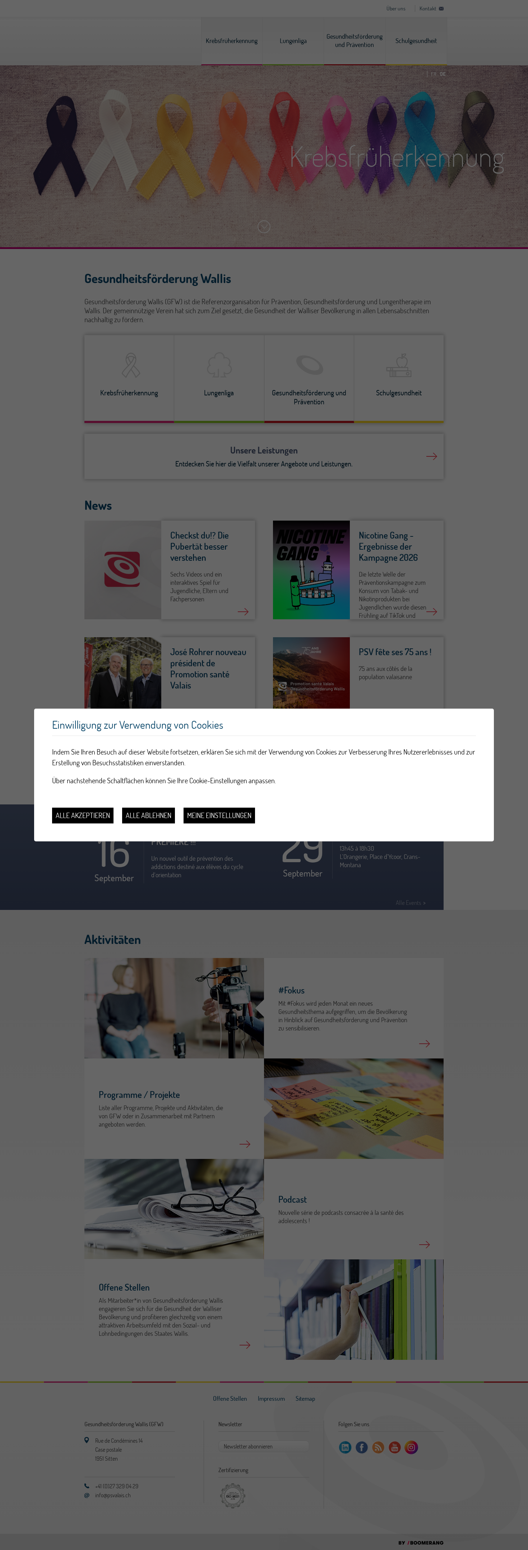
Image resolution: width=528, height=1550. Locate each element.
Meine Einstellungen (219, 815)
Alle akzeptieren (83, 815)
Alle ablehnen (148, 815)
